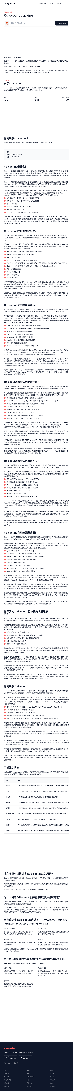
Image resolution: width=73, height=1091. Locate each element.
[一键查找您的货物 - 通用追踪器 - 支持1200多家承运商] (9, 3)
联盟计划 (59, 3)
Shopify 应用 (42, 3)
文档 (28, 1080)
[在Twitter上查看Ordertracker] (12, 1063)
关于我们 (52, 1076)
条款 (51, 1083)
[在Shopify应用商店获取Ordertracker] (18, 1063)
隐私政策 (52, 1080)
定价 (51, 3)
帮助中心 (29, 1083)
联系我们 (52, 1073)
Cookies (52, 1086)
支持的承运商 (30, 1076)
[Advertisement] (36, 40)
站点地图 (29, 1086)
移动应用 (6, 1083)
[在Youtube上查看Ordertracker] (9, 1063)
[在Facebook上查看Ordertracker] (15, 1063)
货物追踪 (6, 1073)
